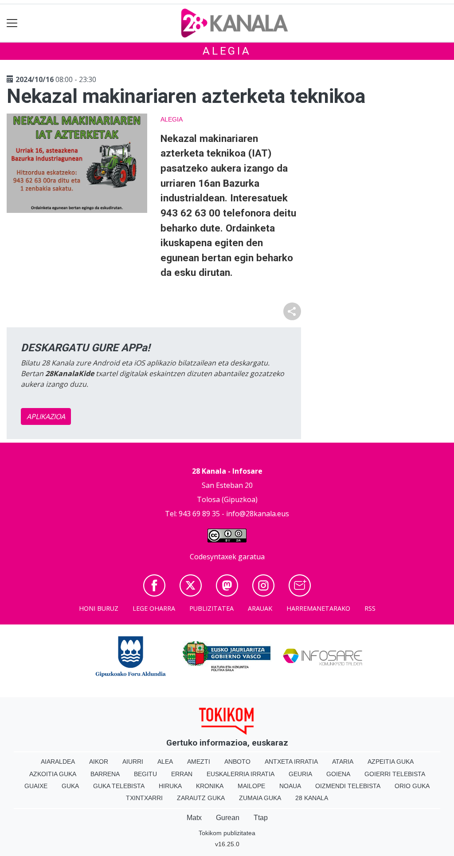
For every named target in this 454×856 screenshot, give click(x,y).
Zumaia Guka (260, 797)
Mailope (251, 785)
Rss (370, 608)
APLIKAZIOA (46, 416)
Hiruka (170, 785)
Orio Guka (412, 785)
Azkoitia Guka (52, 773)
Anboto (237, 761)
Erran (181, 773)
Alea (165, 761)
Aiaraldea (58, 761)
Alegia (227, 51)
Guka (70, 785)
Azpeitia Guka (391, 761)
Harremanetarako (318, 608)
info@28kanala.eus (257, 513)
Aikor (98, 761)
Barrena (105, 773)
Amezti (198, 761)
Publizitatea (211, 608)
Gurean (227, 817)
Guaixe (35, 785)
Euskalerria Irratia (240, 773)
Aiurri (132, 761)
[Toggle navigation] (12, 23)
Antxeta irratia (291, 761)
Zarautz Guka (201, 797)
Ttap (261, 817)
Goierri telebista (394, 773)
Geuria (300, 773)
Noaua (290, 785)
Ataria (342, 761)
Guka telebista (119, 785)
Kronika (209, 785)
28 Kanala (311, 797)
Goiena (338, 773)
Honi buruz (98, 608)
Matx (194, 817)
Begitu (145, 773)
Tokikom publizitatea (227, 832)
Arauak (260, 608)
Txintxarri (144, 797)
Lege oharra (154, 608)
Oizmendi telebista (347, 785)
